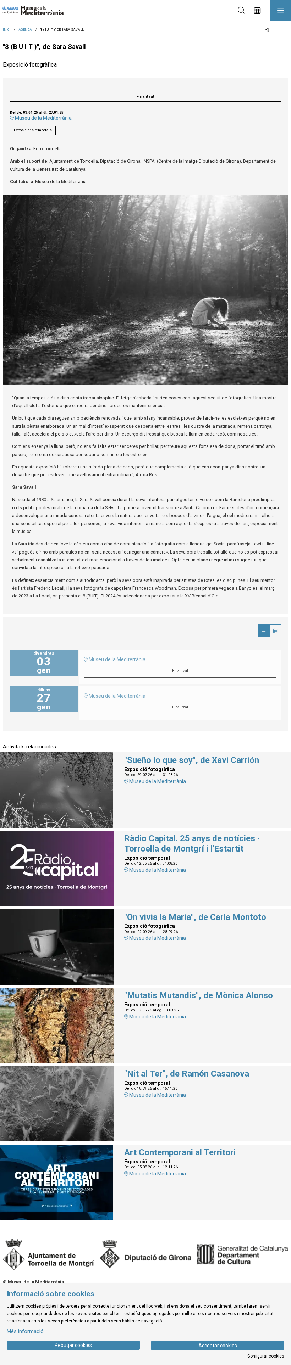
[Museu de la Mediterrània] (31, 11)
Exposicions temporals (33, 130)
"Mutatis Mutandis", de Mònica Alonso (198, 995)
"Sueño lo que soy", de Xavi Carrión (191, 760)
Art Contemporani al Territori (180, 1152)
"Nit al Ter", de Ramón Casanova (186, 1074)
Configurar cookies (265, 1356)
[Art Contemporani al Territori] (56, 1182)
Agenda (25, 30)
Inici (6, 30)
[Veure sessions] (263, 630)
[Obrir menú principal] (280, 10)
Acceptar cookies (217, 1345)
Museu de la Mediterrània (43, 118)
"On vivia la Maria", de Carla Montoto (195, 917)
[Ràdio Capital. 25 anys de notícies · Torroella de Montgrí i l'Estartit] (57, 868)
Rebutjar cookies (73, 1345)
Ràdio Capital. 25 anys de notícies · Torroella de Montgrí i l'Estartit (192, 843)
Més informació (25, 1331)
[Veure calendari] (275, 630)
